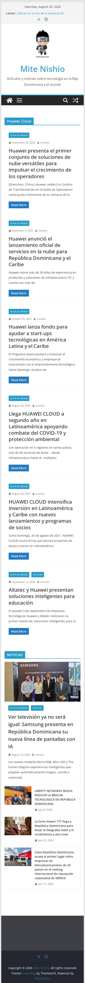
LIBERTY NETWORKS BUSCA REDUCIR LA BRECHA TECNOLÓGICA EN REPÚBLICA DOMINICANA (55, 797)
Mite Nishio (42, 68)
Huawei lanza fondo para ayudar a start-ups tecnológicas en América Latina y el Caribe (38, 336)
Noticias (37, 574)
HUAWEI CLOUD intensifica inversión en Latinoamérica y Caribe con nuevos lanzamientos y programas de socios (41, 514)
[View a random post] (75, 100)
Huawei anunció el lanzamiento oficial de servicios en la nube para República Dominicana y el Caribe (40, 251)
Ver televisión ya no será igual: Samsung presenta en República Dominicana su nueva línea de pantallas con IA (41, 731)
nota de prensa (19, 135)
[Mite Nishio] (9, 100)
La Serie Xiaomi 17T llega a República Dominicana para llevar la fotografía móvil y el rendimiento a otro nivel (54, 827)
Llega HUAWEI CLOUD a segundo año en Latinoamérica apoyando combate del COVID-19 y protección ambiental (38, 426)
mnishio (44, 142)
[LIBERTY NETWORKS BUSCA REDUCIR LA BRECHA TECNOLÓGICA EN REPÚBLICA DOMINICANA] (18, 800)
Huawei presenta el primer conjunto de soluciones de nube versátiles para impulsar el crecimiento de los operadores (40, 163)
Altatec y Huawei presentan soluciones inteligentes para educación (42, 596)
